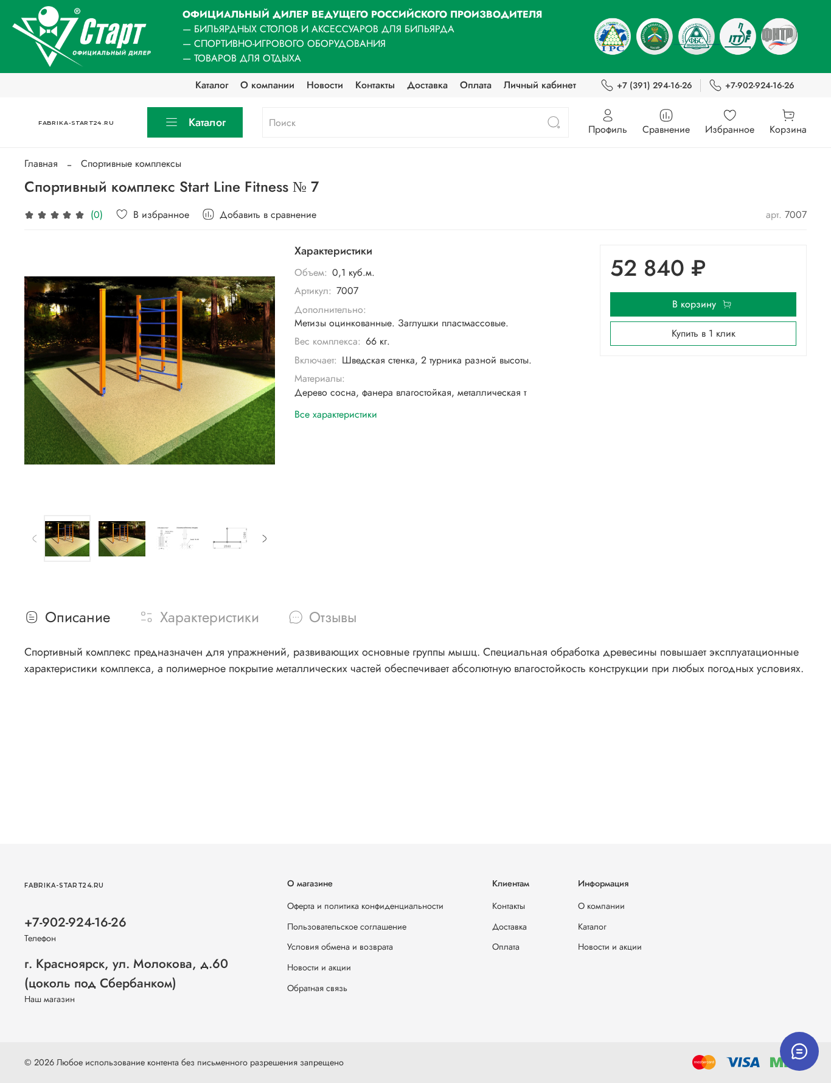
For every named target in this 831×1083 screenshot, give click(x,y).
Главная (41, 163)
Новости (325, 85)
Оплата (476, 85)
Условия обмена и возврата (340, 947)
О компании (267, 85)
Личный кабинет (540, 85)
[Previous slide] (43, 370)
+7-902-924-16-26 (759, 85)
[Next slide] (255, 370)
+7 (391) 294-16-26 (654, 85)
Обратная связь (317, 988)
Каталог (211, 85)
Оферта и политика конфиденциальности (365, 906)
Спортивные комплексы (131, 163)
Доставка (427, 85)
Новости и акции (319, 967)
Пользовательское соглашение (346, 926)
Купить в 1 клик (703, 333)
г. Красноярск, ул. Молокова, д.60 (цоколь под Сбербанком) (126, 973)
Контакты (375, 85)
